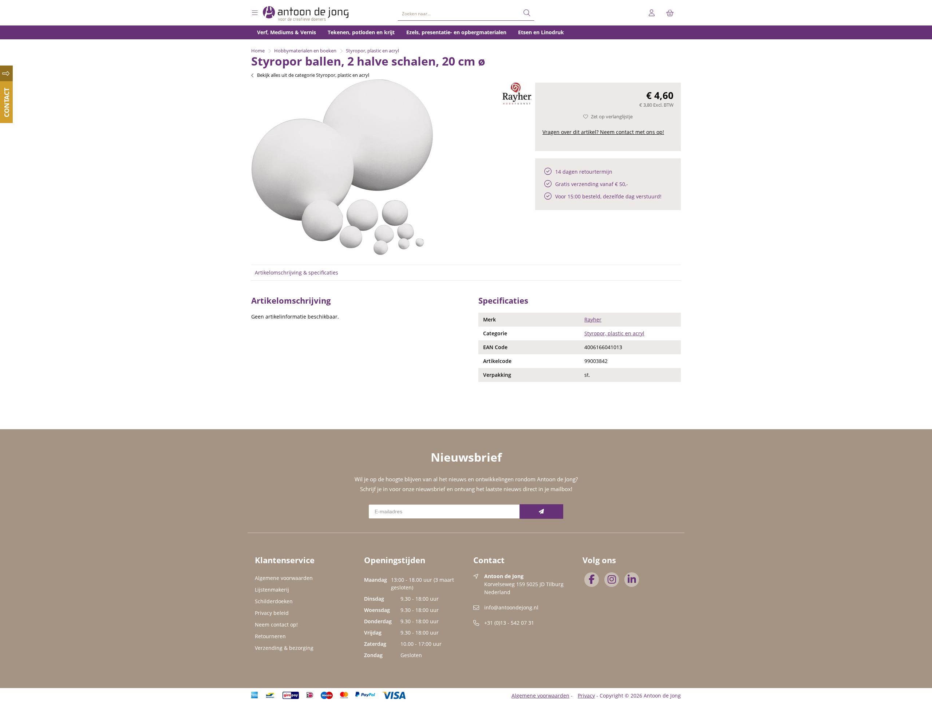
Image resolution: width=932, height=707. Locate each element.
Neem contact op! (276, 624)
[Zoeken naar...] (527, 13)
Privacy (586, 695)
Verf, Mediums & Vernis (286, 32)
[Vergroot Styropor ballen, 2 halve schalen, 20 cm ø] (342, 253)
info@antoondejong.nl (511, 607)
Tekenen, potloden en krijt (361, 32)
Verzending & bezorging (284, 647)
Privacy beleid (272, 612)
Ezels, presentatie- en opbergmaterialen (456, 32)
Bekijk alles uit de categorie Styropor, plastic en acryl (313, 75)
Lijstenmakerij (272, 589)
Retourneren (270, 636)
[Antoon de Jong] (306, 13)
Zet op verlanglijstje (612, 116)
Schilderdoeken (274, 601)
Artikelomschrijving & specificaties (296, 272)
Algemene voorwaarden (284, 577)
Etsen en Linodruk (541, 32)
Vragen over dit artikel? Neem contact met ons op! (603, 132)
